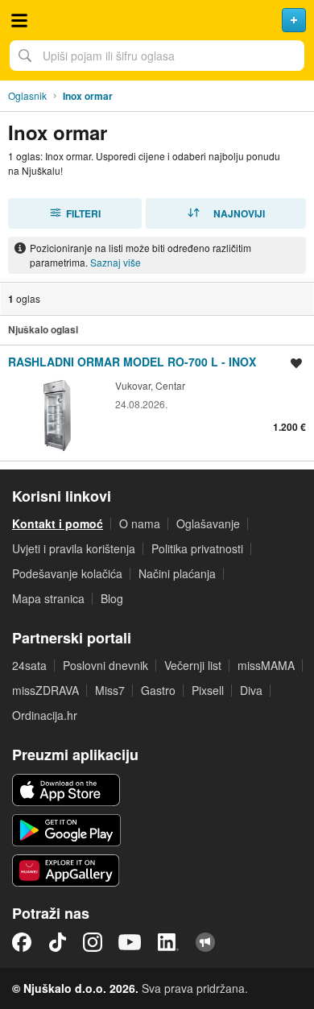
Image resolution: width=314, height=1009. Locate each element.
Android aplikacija (66, 830)
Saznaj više (115, 262)
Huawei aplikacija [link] (66, 870)
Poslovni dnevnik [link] (105, 665)
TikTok (57, 942)
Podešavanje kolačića (67, 573)
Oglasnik (27, 95)
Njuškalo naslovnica (157, 20)
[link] (157, 403)
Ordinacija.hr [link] (44, 715)
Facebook (21, 942)
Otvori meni (19, 20)
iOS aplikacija (66, 790)
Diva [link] (251, 690)
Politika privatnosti (197, 548)
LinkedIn (168, 942)
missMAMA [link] (266, 665)
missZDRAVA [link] (45, 690)
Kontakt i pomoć (57, 523)
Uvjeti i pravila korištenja (73, 548)
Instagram (92, 942)
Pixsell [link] (208, 690)
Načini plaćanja (177, 573)
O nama (139, 523)
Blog (112, 598)
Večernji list (192, 665)
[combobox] (157, 55)
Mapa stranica (48, 598)
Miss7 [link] (110, 690)
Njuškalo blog (205, 942)
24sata (29, 665)
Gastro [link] (158, 690)
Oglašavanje (208, 523)
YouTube (129, 942)
